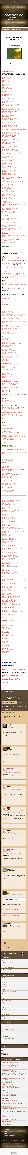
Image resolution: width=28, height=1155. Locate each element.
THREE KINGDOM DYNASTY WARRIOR (11, 439)
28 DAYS (4, 624)
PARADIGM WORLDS (7, 188)
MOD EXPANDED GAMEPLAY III (9, 614)
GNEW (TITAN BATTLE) (7, 460)
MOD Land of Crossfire (7, 80)
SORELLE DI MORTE (7, 198)
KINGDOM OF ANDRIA (7, 635)
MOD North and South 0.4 (8, 511)
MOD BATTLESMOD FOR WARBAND (10, 556)
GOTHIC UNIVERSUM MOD (8, 187)
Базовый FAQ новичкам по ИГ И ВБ (11, 679)
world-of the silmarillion (7, 184)
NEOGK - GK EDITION (7, 649)
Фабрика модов (5, 960)
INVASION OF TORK (7, 197)
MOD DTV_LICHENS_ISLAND (9, 573)
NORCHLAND (5, 219)
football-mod (5, 617)
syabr (8, 769)
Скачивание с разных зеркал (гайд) (11, 678)
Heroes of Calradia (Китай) (8, 163)
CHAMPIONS (5, 644)
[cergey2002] (5, 830)
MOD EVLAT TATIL (6, 342)
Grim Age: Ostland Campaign (9, 159)
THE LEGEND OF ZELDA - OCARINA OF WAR (13, 181)
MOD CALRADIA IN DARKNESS (9, 111)
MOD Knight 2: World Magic (8, 311)
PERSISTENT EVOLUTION (8, 620)
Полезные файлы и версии (9, 676)
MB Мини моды (5, 1014)
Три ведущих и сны (7, 190)
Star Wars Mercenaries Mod (9, 281)
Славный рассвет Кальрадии (9, 174)
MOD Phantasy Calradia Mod (9, 135)
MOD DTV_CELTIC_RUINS (8, 599)
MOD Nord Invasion (6, 507)
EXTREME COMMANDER (8, 194)
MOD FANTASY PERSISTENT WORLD (11, 596)
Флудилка (4, 971)
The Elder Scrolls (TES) (7, 1027)
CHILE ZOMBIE (5, 631)
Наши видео (5, 1036)
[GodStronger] (5, 786)
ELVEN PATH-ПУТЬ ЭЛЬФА (8, 484)
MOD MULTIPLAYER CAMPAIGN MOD (11, 590)
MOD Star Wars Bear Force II (9, 545)
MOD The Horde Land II (7, 312)
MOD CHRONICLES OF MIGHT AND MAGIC (12, 324)
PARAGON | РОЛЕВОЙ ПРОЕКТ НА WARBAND (13, 654)
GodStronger (10, 788)
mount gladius (5, 618)
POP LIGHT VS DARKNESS (8, 459)
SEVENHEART (5, 360)
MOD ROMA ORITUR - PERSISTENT (10, 600)
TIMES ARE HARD (6, 628)
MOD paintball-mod (7, 606)
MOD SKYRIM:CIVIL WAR (8, 149)
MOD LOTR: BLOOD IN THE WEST (10, 118)
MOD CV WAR (5, 373)
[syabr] (5, 767)
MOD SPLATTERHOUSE (7, 121)
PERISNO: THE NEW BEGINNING (10, 356)
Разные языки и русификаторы (10, 675)
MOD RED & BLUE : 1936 (8, 603)
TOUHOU (4, 380)
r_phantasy (5, 325)
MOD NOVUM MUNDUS (7, 559)
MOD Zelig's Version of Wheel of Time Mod (12, 315)
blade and (18, 697)
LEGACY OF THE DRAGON (8, 212)
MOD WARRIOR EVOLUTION (9, 544)
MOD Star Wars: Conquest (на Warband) (12, 263)
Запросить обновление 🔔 (9, 702)
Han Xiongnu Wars (6, 1018)
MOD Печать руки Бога (8, 157)
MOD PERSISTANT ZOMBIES (9, 558)
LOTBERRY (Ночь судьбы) (8, 367)
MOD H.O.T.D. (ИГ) (6, 376)
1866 (3, 621)
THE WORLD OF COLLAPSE (9, 350)
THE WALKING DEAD (7, 238)
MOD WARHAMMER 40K (8, 597)
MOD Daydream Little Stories (9, 345)
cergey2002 (10, 832)
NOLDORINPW (5, 645)
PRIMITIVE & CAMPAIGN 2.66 (9, 225)
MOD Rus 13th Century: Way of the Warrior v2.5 (13, 1062)
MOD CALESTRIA (6, 623)
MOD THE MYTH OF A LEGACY (9, 142)
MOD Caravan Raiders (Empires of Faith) (12, 513)
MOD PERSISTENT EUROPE (8, 610)
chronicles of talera (6, 338)
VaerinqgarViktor (11, 870)
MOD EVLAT (5, 339)
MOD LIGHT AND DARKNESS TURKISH (11, 408)
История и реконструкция (8, 1038)
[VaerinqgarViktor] (5, 868)
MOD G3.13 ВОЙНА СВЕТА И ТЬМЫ (10, 414)
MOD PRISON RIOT (6, 565)
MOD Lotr (4, 477)
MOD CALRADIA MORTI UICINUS (10, 208)
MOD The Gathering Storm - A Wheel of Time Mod (14, 314)
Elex (3, 1031)
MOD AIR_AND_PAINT (7, 613)
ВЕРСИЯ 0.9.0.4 (6, 298)
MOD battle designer (7, 78)
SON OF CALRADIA (7, 231)
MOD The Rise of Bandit (7, 97)
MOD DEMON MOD (6, 535)
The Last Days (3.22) (7, 480)
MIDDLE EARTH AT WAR (8, 490)
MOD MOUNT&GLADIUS (8, 542)
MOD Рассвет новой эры (8, 77)
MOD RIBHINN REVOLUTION (9, 132)
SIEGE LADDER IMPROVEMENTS (10, 637)
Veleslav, (4, 1086)
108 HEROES (5, 359)
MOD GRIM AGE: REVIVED (8, 607)
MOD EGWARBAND (6, 534)
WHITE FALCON (6, 391)
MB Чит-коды (5, 1016)
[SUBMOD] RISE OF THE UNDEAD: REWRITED (13, 177)
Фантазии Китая (6, 331)
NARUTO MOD (5, 346)
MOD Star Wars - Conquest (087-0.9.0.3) (12, 257)
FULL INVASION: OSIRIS (8, 641)
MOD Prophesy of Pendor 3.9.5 (9, 446)
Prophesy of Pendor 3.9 (7, 1092)
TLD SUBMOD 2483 (7, 491)
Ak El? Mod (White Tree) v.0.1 (9, 483)
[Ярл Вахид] (5, 747)
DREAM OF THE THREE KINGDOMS (10, 435)
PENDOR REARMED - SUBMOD (9, 242)
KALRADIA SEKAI (6, 393)
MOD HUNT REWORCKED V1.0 (9, 504)
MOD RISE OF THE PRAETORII (9, 126)
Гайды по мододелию (9, 967)
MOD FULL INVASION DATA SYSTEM (11, 604)
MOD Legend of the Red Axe (9, 518)
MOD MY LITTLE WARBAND (8, 555)
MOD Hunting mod (6, 503)
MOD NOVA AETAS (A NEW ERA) (11, 909)
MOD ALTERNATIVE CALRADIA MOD (11, 133)
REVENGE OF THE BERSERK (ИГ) (10, 383)
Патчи (4, 984)
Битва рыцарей (6, 164)
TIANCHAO (5, 215)
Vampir (8, 726)
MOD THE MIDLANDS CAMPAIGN (10, 122)
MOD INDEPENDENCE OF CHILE (10, 572)
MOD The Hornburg (7, 84)
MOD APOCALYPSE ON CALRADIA (10, 125)
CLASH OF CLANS (6, 226)
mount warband (10, 697)
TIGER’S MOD (5, 156)
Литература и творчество (8, 1040)
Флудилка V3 (5, 1115)
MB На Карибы (5, 993)
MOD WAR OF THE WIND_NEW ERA (11, 145)
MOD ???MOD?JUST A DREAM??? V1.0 (11, 150)
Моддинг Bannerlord (7, 962)
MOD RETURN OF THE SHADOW (10, 136)
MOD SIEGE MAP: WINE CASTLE (10, 582)
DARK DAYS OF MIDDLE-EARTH (9, 476)
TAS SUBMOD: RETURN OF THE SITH (11, 267)
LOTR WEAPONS (6, 479)
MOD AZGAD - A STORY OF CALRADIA (11, 343)
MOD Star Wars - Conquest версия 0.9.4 (12, 260)
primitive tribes (5, 81)
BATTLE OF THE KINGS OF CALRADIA (11, 228)
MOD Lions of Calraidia (7, 88)
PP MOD (4, 377)
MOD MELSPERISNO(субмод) (9, 355)
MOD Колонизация (6, 153)
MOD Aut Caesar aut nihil (8, 1070)
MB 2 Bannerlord (6, 977)
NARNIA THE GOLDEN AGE (8, 195)
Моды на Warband (15, 29)
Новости (5, 982)
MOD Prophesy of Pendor (8, 448)
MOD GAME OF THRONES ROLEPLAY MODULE (13, 611)
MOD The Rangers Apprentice (9, 101)
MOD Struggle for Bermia (8, 98)
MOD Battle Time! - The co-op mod (10, 510)
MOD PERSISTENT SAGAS (8, 501)
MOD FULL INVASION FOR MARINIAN (11, 552)
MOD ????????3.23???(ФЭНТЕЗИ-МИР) (11, 152)
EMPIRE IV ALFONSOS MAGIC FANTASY (11, 328)
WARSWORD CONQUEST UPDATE (10, 167)
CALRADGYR (5, 366)
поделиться (6, 752)
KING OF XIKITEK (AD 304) (8, 229)
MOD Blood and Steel (7, 95)
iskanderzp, (4, 1116)
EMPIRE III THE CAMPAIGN (8, 211)
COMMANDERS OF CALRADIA (9, 630)
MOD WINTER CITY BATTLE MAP (10, 586)
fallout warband (6, 183)
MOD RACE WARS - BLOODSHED (10, 146)
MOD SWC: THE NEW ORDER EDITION (11, 293)
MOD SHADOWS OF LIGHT (8, 115)
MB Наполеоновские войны (8, 1005)
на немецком (5, 305)
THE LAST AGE (5, 201)
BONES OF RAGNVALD (7, 362)
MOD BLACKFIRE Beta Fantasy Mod (10, 104)
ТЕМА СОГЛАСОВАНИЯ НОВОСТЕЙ (10, 1100)
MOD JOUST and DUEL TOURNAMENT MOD (12, 528)
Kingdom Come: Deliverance (8, 1029)
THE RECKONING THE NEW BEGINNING (11, 239)
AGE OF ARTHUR (6, 332)
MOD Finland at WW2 (7, 524)
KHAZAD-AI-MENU (6, 470)
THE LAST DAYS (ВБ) (7, 466)
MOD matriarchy (6, 143)
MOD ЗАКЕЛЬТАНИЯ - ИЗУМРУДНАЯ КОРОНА (13, 200)
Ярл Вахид (9, 749)
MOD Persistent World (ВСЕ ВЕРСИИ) (11, 500)
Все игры (4, 1024)
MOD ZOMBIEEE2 (6, 562)
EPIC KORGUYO (6, 214)
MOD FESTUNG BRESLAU (8, 538)
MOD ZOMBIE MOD (6, 112)
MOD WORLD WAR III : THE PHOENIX (11, 551)
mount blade (10, 696)
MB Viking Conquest (6, 1009)
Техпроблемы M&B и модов (9, 991)
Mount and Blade (6, 29)
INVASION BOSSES (6, 166)
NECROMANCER (6, 221)
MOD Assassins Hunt (7, 514)
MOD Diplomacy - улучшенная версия (11, 1108)
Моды (4, 980)
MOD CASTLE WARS (7, 593)
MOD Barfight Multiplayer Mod (9, 527)
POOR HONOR (5, 627)
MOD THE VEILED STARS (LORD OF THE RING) (13, 469)
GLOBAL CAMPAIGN (7, 642)
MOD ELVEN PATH (6, 349)
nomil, (3, 1081)
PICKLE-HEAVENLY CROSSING (9, 170)
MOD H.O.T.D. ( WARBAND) (8, 374)
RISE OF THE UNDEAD (7, 176)
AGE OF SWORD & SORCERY (9, 222)
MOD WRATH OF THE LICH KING (10, 105)
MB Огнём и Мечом (6, 1000)
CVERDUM (4, 329)
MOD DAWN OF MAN (7, 94)
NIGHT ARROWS (6, 207)
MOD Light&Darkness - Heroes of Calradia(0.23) (13, 407)
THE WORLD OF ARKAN (8, 369)
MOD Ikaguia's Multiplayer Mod (9, 566)
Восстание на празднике (8, 173)
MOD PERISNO (5, 353)
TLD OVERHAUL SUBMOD (8, 486)
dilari (8, 893)
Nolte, (3, 1102)
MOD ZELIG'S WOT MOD (8, 108)
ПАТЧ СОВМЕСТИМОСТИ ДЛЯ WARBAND (12, 300)
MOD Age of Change (7, 91)
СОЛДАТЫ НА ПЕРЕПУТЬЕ (9, 169)
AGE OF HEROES (6, 243)
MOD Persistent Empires (8, 541)
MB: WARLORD (5, 651)
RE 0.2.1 (4, 462)
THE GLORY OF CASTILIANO (9, 352)
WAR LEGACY (5, 180)
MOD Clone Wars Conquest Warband (11, 276)
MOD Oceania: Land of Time (9, 521)
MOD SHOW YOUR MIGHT (8, 191)
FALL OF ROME (6, 634)
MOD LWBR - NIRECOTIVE (8, 583)
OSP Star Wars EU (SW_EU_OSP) (11, 288)
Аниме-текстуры (6, 390)
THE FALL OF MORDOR (8, 473)
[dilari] (5, 891)
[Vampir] (5, 724)
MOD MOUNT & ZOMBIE (8, 119)
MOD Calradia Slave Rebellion (9, 102)
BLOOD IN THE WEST (7, 487)
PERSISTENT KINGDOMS (8, 638)
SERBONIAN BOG (6, 652)
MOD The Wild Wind (7, 520)
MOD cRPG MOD (6, 525)
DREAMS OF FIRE (6, 648)
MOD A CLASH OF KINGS (8, 428)
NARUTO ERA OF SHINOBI (8, 401)
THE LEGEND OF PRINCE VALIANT (10, 218)
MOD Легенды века (7, 160)
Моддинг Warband (7, 969)
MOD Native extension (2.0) (8, 90)
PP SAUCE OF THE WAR (8, 384)
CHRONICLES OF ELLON (8, 232)
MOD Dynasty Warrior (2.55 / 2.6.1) (10, 432)
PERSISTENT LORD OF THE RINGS (10, 472)
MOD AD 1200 (5, 128)
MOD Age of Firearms (7, 517)
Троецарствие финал (7, 438)
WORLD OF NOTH (6, 363)
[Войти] (26, 2)
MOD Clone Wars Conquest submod (11, 273)
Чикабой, (4, 1094)
